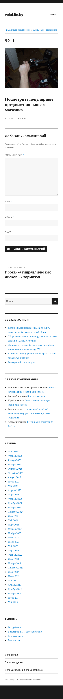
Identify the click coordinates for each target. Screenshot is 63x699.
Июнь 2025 (14, 481)
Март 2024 (13, 524)
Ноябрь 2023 (14, 533)
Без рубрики (14, 627)
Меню (53, 14)
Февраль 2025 (15, 498)
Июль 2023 (13, 537)
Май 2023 (13, 546)
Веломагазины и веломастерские (25, 631)
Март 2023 (13, 550)
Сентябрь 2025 (15, 472)
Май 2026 (13, 451)
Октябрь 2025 (15, 468)
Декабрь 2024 (15, 503)
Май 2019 (13, 580)
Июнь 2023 (14, 541)
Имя (8, 201)
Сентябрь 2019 (15, 567)
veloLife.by (14, 14)
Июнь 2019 (14, 576)
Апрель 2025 (14, 490)
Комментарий (14, 154)
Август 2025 (14, 477)
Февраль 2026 (15, 455)
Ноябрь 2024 (14, 507)
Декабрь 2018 (15, 589)
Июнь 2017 (14, 597)
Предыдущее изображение (17, 29)
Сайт (8, 232)
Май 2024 (13, 520)
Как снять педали (36, 396)
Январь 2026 (14, 460)
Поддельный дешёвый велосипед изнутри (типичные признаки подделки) (29, 413)
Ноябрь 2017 (14, 593)
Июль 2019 (13, 571)
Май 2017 (13, 601)
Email (9, 216)
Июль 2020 (13, 558)
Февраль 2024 (15, 528)
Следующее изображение (45, 29)
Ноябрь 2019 (14, 563)
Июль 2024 (13, 515)
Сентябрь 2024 (15, 511)
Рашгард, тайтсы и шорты (21, 362)
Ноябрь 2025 (14, 464)
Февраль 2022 (15, 554)
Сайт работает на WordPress (29, 679)
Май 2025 (13, 485)
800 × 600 (22, 118)
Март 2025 (13, 494)
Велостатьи (14, 640)
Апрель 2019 (14, 584)
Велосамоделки (16, 635)
